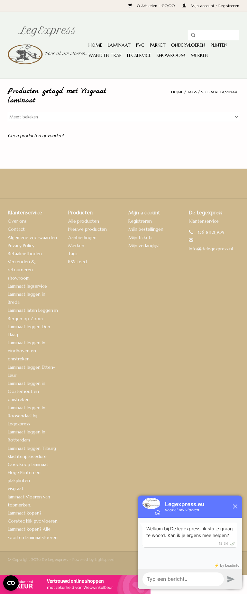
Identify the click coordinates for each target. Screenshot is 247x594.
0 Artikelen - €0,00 (155, 5)
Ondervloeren (188, 45)
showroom (19, 278)
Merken (199, 55)
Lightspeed (104, 559)
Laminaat (119, 45)
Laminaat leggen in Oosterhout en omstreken (26, 391)
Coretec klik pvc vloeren (33, 521)
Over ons (17, 221)
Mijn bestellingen (145, 229)
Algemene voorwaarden (32, 237)
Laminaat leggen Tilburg (32, 448)
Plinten (219, 45)
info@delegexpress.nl (211, 249)
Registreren (140, 221)
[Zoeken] (191, 35)
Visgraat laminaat (220, 91)
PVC (140, 45)
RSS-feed (77, 262)
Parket (158, 45)
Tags (192, 91)
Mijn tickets (140, 237)
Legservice (139, 55)
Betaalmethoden (25, 253)
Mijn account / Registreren (214, 5)
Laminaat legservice (27, 286)
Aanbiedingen (82, 237)
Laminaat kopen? (24, 513)
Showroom (171, 55)
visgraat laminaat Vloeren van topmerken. (29, 496)
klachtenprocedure (27, 456)
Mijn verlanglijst (144, 245)
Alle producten (83, 221)
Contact (16, 229)
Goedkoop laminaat (28, 464)
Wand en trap (105, 55)
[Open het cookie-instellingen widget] (11, 580)
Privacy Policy (21, 245)
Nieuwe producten (87, 229)
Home (95, 45)
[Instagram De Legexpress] (141, 183)
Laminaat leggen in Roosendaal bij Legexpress (26, 416)
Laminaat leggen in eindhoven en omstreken (26, 351)
